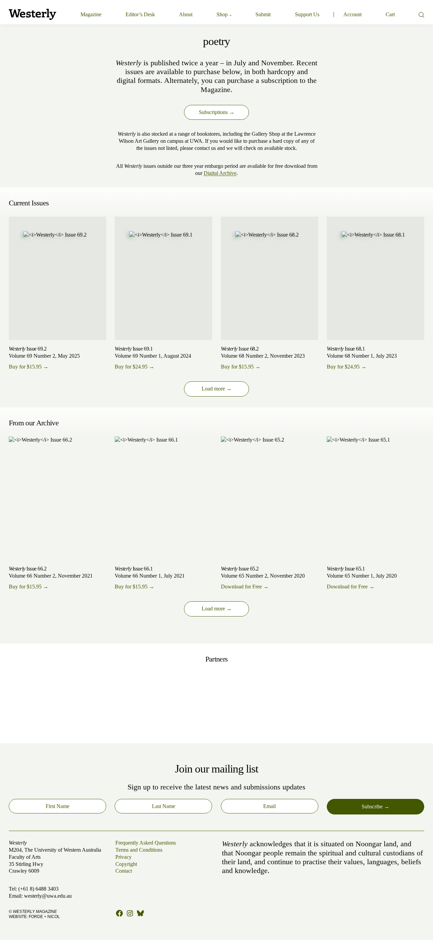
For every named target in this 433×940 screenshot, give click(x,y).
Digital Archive (220, 173)
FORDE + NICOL (44, 916)
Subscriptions (213, 112)
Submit (263, 14)
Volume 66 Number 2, (51, 578)
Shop (222, 14)
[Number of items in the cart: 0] (390, 15)
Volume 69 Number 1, (153, 358)
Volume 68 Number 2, (263, 358)
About (185, 14)
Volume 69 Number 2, (44, 358)
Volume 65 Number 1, (362, 578)
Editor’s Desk (140, 14)
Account (352, 14)
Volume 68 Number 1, (362, 358)
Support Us (307, 14)
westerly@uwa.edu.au (48, 896)
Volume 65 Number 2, (263, 578)
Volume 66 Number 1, (150, 578)
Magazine (91, 14)
